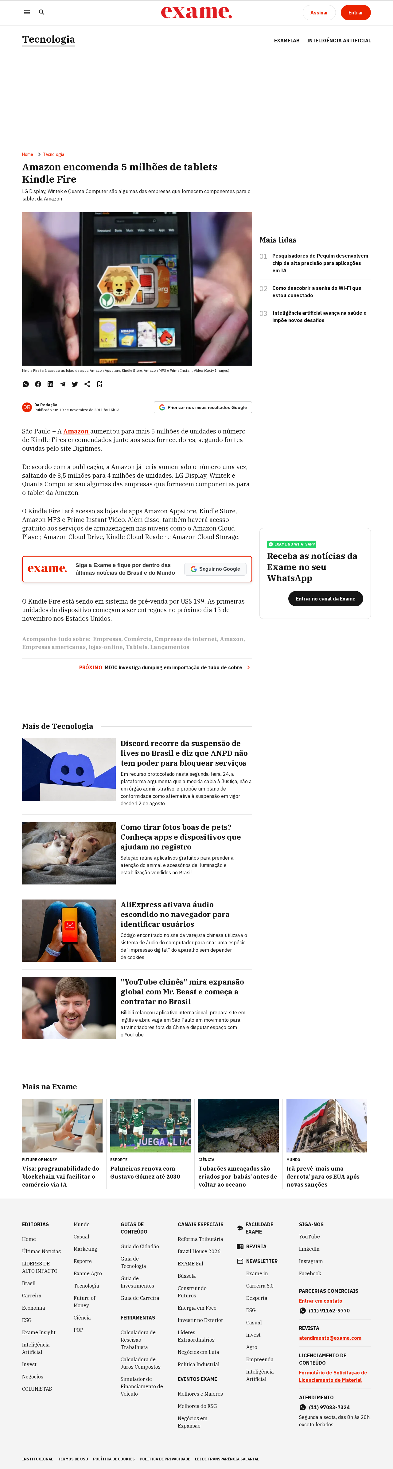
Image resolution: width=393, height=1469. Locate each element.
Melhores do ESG (197, 1406)
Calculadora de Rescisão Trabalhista (138, 1339)
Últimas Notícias (41, 1251)
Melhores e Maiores (200, 1394)
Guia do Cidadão (140, 1246)
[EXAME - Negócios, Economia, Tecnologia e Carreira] (196, 12)
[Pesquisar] (42, 12)
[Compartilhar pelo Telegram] (62, 384)
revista (256, 1246)
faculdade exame (259, 1228)
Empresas (107, 639)
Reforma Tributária (200, 1239)
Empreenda (260, 1359)
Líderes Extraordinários (196, 1336)
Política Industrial (199, 1364)
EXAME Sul (190, 1264)
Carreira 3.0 (260, 1286)
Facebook (310, 1273)
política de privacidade (165, 1459)
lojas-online (105, 647)
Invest (29, 1364)
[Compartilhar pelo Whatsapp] (25, 384)
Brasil (29, 1283)
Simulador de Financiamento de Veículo (142, 1386)
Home (27, 154)
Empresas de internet (185, 639)
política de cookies (114, 1459)
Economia (33, 1308)
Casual (81, 1237)
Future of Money (84, 1301)
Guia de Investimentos (137, 1282)
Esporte (83, 1261)
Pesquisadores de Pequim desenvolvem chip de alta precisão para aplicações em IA (320, 263)
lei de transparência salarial (227, 1459)
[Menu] (27, 12)
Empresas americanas (54, 647)
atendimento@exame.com (330, 1338)
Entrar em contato (320, 1301)
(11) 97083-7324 (329, 1407)
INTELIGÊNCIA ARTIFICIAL (339, 40)
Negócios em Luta (198, 1352)
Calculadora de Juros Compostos (141, 1363)
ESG (27, 1320)
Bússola (187, 1276)
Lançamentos (169, 647)
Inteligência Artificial (36, 1348)
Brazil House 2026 (199, 1251)
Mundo (82, 1224)
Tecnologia (48, 39)
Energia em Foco (197, 1308)
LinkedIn (309, 1249)
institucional (37, 1459)
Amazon (76, 431)
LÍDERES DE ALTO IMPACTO (39, 1267)
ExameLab (287, 40)
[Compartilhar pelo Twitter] (75, 384)
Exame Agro (88, 1273)
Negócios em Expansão (193, 1422)
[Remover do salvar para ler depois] (99, 384)
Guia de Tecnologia (133, 1262)
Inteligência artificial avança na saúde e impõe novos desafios (319, 316)
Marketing (85, 1249)
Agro (251, 1347)
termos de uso (73, 1459)
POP (78, 1330)
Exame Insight (39, 1332)
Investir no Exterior (200, 1320)
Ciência (82, 1318)
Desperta (256, 1298)
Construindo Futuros (192, 1292)
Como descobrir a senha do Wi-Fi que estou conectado (316, 291)
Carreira (31, 1295)
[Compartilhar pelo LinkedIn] (50, 384)
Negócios (32, 1377)
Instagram (311, 1261)
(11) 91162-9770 (329, 1311)
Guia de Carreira (140, 1298)
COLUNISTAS (37, 1389)
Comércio (138, 639)
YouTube (309, 1237)
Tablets (136, 647)
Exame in (257, 1273)
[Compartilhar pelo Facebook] (38, 384)
